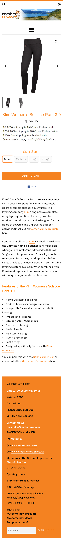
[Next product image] (57, 66)
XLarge (46, 159)
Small (7, 159)
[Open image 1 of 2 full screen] (31, 66)
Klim (27, 212)
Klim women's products (36, 361)
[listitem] (8, 102)
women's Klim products (44, 228)
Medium (21, 159)
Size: (31, 152)
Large (34, 159)
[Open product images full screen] (56, 42)
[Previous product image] (6, 66)
